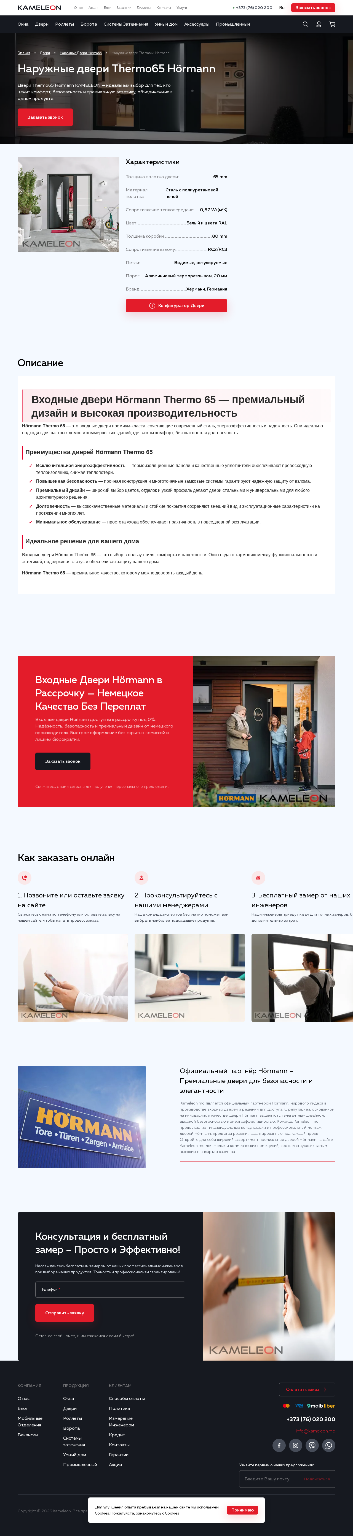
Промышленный (233, 24)
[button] (313, 7)
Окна (23, 24)
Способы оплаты (127, 1398)
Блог (107, 8)
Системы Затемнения (126, 24)
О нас (78, 8)
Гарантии (119, 1454)
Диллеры (144, 8)
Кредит (117, 1434)
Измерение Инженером (121, 1422)
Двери (42, 24)
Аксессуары (196, 24)
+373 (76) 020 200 (254, 8)
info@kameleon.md (315, 1431)
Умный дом (166, 24)
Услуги (181, 8)
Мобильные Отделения (30, 1422)
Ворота (89, 24)
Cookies (172, 1513)
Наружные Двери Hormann (81, 53)
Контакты (164, 8)
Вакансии (123, 8)
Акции (93, 8)
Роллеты (64, 24)
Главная (24, 53)
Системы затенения (74, 1441)
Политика (119, 1408)
